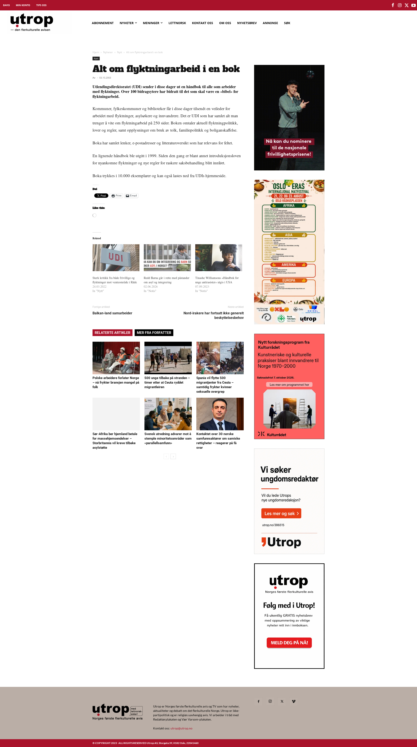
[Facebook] (258, 701)
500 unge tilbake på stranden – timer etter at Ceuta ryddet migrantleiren (167, 382)
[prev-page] (166, 456)
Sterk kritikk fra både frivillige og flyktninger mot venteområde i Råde (115, 280)
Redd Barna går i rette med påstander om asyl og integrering (166, 280)
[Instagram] (270, 701)
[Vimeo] (293, 701)
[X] (282, 701)
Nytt (119, 52)
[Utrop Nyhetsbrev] (289, 667)
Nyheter (108, 52)
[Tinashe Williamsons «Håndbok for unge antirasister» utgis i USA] (218, 257)
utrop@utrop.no (181, 728)
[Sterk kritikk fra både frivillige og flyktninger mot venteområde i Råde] (116, 257)
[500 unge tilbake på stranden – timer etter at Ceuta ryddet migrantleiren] (168, 358)
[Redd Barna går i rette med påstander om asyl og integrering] (167, 257)
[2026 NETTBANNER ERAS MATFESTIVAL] (289, 323)
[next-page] (173, 456)
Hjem (96, 52)
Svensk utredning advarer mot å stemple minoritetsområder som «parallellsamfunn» (168, 438)
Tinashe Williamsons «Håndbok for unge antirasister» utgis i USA (217, 280)
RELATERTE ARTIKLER (112, 333)
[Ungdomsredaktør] (289, 552)
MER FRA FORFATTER (154, 333)
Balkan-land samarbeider (112, 313)
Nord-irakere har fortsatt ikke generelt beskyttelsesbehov (214, 315)
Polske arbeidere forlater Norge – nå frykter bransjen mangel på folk (116, 382)
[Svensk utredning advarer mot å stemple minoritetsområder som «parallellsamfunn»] (168, 414)
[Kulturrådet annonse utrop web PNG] (289, 437)
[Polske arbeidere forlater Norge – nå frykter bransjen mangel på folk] (116, 358)
